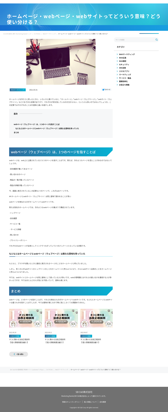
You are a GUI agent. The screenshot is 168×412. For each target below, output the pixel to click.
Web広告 (122, 57)
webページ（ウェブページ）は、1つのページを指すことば (37, 124)
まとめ (16, 132)
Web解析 (122, 61)
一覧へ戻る (19, 354)
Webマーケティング (49, 34)
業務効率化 (123, 81)
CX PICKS (37, 34)
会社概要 (103, 402)
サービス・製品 (125, 78)
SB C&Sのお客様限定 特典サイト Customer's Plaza (27, 370)
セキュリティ (124, 64)
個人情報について (90, 402)
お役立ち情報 (124, 84)
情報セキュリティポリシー (71, 402)
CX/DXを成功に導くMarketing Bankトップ (17, 34)
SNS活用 (122, 68)
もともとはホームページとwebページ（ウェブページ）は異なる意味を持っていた (47, 128)
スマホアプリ (124, 71)
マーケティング (125, 74)
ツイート (107, 89)
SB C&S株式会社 (84, 392)
